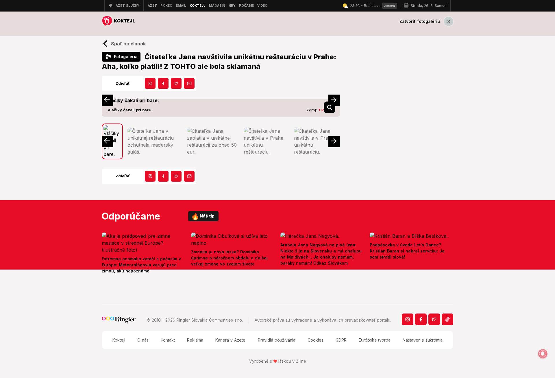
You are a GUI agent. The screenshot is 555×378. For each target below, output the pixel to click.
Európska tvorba (375, 340)
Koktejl (118, 340)
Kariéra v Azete (230, 340)
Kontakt (168, 340)
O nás (143, 340)
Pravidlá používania (276, 340)
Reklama (195, 340)
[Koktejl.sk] (118, 21)
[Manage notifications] (542, 353)
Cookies (315, 340)
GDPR (341, 340)
